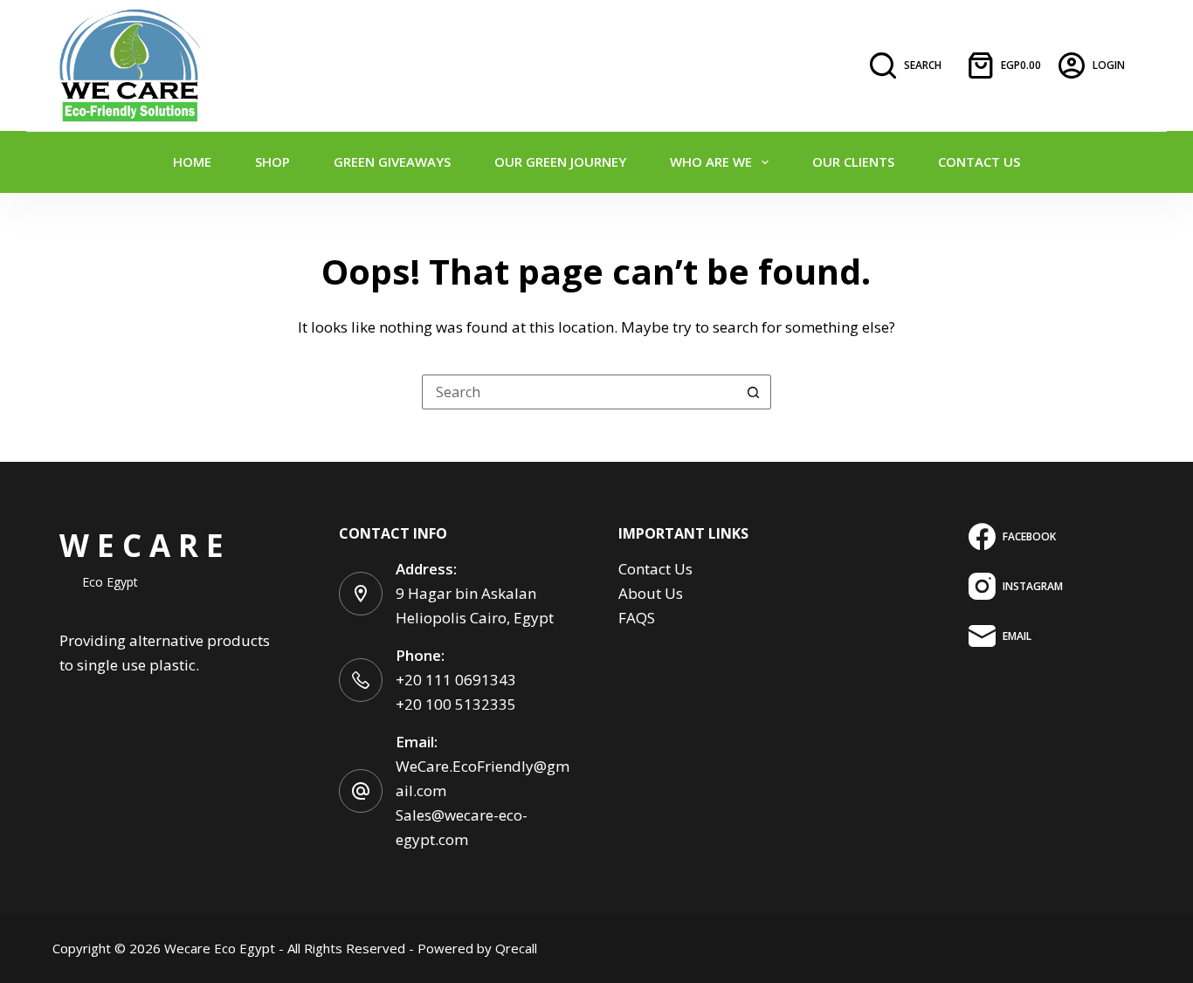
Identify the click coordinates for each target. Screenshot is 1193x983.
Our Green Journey (560, 161)
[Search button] (753, 392)
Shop (272, 161)
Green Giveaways (392, 161)
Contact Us (979, 161)
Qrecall (516, 948)
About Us (650, 593)
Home (192, 161)
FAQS (636, 618)
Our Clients (853, 161)
